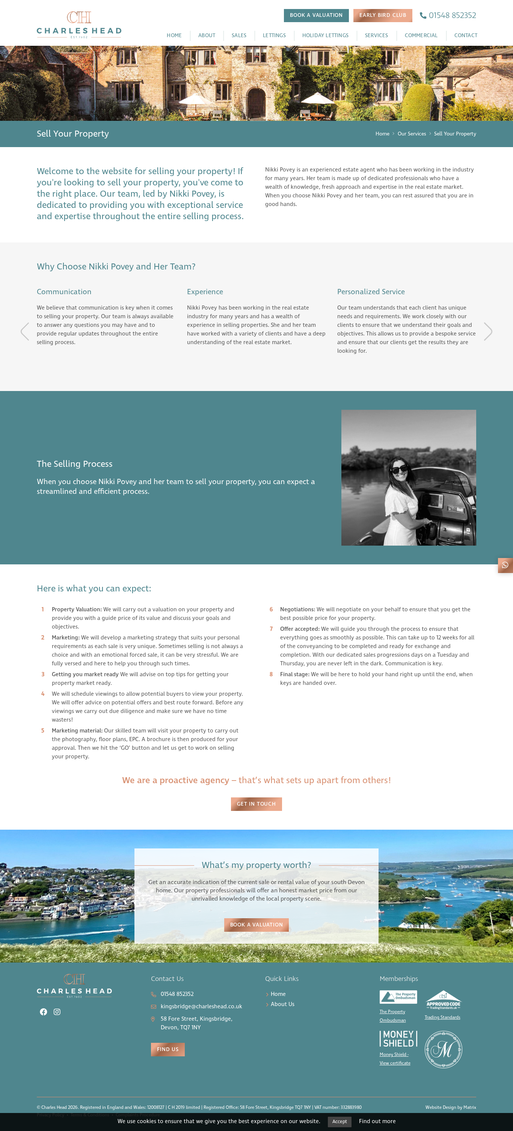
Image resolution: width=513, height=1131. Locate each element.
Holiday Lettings (325, 35)
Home (174, 35)
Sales (239, 35)
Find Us (168, 1049)
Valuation (316, 15)
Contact (465, 35)
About (206, 35)
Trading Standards (442, 1018)
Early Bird (382, 15)
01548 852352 (177, 994)
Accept (339, 1122)
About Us (282, 1004)
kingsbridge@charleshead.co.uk (201, 1007)
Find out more (377, 1121)
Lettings (274, 35)
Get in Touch (256, 804)
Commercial (421, 35)
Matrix (469, 1108)
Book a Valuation (256, 925)
